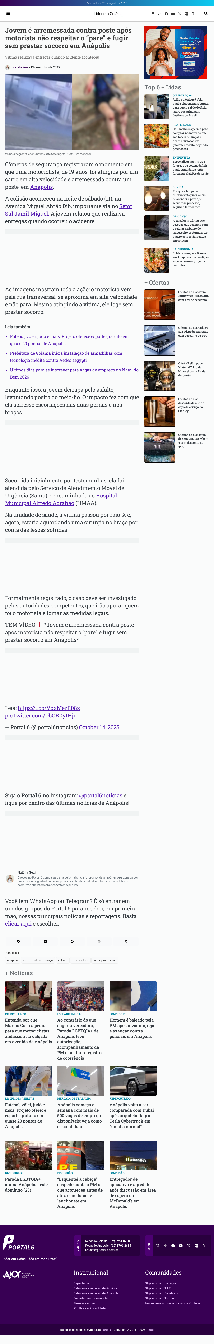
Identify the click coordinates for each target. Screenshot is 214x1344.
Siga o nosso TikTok (159, 1288)
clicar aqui (18, 923)
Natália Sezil (21, 67)
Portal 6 (106, 1329)
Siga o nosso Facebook (161, 1293)
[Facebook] (166, 13)
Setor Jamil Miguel (105, 960)
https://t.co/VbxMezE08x (49, 707)
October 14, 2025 (99, 727)
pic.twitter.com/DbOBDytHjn (41, 715)
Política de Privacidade (90, 1308)
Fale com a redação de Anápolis (96, 1293)
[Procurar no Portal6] (205, 13)
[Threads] (193, 13)
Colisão (62, 960)
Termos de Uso (84, 1303)
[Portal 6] (107, 13)
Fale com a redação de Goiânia (95, 1288)
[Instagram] (153, 13)
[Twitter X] (180, 13)
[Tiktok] (160, 13)
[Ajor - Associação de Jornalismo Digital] (19, 1275)
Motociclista (80, 960)
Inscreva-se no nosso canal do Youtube (172, 1303)
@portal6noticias (100, 795)
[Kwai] (186, 13)
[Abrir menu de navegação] (7, 13)
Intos (151, 1329)
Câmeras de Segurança (38, 960)
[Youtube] (173, 13)
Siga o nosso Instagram (161, 1283)
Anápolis (41, 186)
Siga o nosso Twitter (159, 1298)
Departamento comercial (91, 1298)
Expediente (81, 1283)
